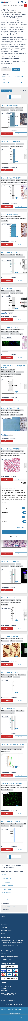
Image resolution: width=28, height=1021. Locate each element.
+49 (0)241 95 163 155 (8, 995)
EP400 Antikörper (6, 875)
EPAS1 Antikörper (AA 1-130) (10, 408)
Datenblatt (8, 134)
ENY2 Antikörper (6, 882)
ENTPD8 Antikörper (6, 889)
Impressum (10, 1009)
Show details (20, 527)
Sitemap (3, 933)
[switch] (24, 512)
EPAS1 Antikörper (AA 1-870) (10, 562)
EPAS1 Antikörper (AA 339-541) (11, 142)
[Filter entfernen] (10, 69)
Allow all (14, 532)
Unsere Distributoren (6, 959)
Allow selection (14, 536)
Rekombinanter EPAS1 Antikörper (11, 783)
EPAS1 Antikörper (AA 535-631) (11, 449)
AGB (10, 1011)
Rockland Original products (8, 951)
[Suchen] (25, 5)
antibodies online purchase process (10, 956)
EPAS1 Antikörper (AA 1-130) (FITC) (12, 745)
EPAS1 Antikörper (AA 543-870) (11, 636)
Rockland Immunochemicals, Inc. (9, 1000)
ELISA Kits (3, 954)
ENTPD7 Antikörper (6, 892)
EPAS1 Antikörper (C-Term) (9, 327)
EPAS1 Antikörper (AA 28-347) (10, 252)
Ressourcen (4, 927)
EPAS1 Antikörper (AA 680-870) (11, 178)
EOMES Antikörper (6, 878)
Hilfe (2, 922)
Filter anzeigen (7, 91)
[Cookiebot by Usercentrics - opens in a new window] (20, 483)
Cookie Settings (4, 1011)
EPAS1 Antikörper (6, 289)
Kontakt (3, 919)
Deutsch (10, 1004)
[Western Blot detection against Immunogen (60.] (12, 266)
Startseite (4, 907)
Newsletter (3, 924)
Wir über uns (3, 1009)
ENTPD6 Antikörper (6, 896)
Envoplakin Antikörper (7, 885)
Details (21, 134)
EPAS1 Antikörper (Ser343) (9, 214)
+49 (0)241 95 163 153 (10, 993)
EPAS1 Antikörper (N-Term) (9, 598)
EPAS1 (14, 907)
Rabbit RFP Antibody (6, 948)
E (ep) (9, 907)
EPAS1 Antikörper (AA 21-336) (10, 106)
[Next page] (20, 97)
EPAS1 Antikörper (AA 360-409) (11, 821)
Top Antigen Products (6, 930)
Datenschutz (18, 1009)
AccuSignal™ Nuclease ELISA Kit (9, 945)
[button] (25, 120)
